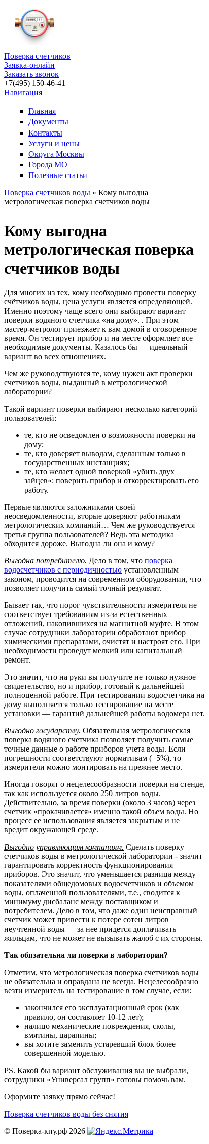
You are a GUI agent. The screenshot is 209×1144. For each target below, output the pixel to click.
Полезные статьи (57, 175)
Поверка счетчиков (37, 56)
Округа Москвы (56, 154)
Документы (48, 121)
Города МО (47, 164)
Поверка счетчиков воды (47, 192)
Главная (42, 111)
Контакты (45, 132)
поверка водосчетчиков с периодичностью (88, 565)
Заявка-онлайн (29, 65)
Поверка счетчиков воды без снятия (66, 1114)
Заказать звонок (31, 74)
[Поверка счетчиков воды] (34, 46)
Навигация (23, 92)
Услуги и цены (54, 143)
